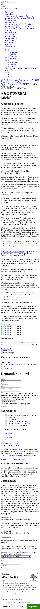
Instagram (13, 52)
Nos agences (12, 84)
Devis (13, 46)
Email (7, 439)
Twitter (7, 435)
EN (11, 74)
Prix (15, 26)
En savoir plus (6, 324)
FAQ (7, 60)
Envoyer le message (8, 401)
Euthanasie (30, 18)
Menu (3, 6)
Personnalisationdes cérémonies (11, 39)
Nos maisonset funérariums (10, 35)
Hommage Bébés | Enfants (14, 28)
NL (11, 76)
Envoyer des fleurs (12, 443)
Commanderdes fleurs (9, 43)
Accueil (3, 84)
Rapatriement (29, 28)
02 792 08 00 (6, 349)
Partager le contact (19, 429)
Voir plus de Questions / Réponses (13, 459)
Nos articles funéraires (25, 26)
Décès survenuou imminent (10, 21)
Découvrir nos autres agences (11, 445)
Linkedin (13, 54)
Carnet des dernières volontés (15, 16)
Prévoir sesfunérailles (9, 13)
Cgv (2, 406)
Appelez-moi (11, 364)
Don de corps (21, 18)
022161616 (23, 421)
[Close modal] (11, 368)
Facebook (13, 56)
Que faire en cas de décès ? (14, 24)
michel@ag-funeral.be (22, 423)
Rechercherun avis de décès (11, 31)
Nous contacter (10, 58)
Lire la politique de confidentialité (12, 599)
